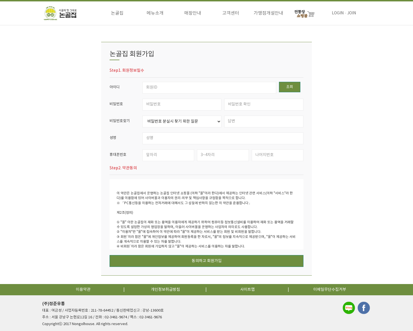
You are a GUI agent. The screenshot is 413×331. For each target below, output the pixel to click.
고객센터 (230, 13)
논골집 (117, 13)
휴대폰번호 (118, 155)
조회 (289, 87)
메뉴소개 (155, 13)
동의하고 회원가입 (207, 261)
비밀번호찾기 (120, 121)
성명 (113, 138)
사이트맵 (247, 289)
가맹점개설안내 (268, 13)
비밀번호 (116, 104)
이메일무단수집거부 (329, 289)
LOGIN (338, 13)
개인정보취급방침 (165, 289)
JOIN (351, 13)
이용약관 (83, 289)
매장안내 (192, 13)
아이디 (115, 87)
